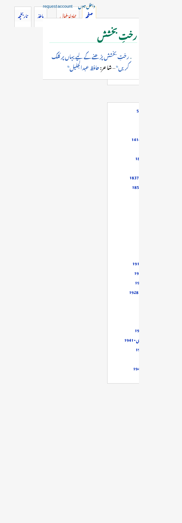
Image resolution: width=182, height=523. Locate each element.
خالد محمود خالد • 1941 (152, 348)
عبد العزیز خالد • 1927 (152, 282)
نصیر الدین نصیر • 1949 (151, 368)
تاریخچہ (23, 15)
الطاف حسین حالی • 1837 (149, 176)
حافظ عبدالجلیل (84, 66)
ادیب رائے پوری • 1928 (149, 291)
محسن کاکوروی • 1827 (152, 157)
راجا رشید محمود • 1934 (152, 329)
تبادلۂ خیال (68, 15)
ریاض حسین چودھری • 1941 (146, 339)
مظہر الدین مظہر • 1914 (150, 262)
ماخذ (41, 15)
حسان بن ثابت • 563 (152, 110)
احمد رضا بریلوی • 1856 (150, 186)
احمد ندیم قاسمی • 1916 (151, 272)
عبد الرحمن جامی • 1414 (150, 138)
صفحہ (89, 15)
